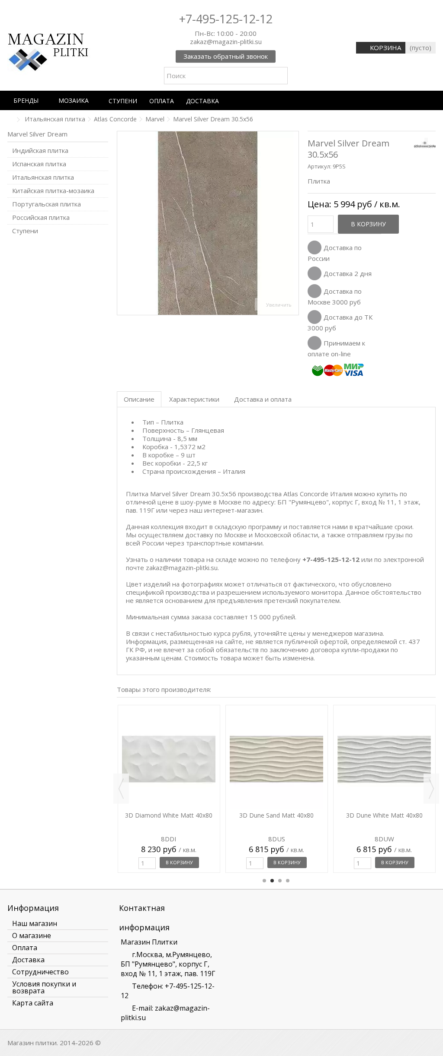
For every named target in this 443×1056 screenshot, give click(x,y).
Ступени (25, 231)
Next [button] (431, 789)
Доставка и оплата (263, 399)
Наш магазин (34, 923)
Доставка (28, 959)
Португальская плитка (46, 204)
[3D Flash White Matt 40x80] (169, 722)
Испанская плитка (39, 164)
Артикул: (319, 166)
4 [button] (287, 880)
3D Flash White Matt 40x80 (169, 741)
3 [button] (280, 880)
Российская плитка (41, 217)
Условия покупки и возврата (44, 987)
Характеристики (194, 399)
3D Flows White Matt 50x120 (276, 741)
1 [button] (264, 880)
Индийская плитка (40, 150)
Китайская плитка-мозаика (53, 191)
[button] (29, 100)
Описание (139, 399)
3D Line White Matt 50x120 (384, 741)
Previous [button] (121, 789)
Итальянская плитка (43, 177)
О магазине (31, 935)
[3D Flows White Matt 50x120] (277, 722)
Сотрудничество (40, 971)
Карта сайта (32, 1002)
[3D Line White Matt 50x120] (384, 722)
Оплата (24, 947)
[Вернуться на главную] (10, 119)
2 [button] (272, 880)
